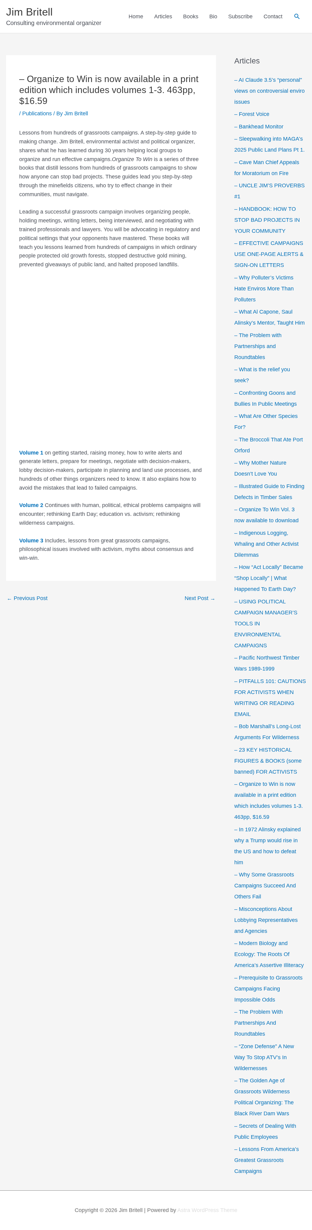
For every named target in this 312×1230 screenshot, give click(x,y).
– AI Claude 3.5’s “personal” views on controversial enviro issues (269, 91)
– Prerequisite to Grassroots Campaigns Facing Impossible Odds (268, 989)
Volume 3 (32, 541)
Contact (273, 16)
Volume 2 (32, 505)
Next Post (200, 598)
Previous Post (27, 598)
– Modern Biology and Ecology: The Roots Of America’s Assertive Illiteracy (269, 954)
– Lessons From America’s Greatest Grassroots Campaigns (266, 1160)
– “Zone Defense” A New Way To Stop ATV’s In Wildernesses (264, 1057)
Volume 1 (31, 453)
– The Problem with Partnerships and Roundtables (258, 346)
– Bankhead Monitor (258, 127)
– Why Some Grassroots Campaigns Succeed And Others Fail (265, 886)
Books (190, 16)
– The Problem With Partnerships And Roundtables (258, 1023)
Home (136, 16)
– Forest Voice (251, 114)
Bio (213, 16)
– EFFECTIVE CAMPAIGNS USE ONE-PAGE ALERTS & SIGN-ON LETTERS (268, 254)
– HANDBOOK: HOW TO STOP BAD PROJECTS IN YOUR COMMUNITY (267, 220)
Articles (163, 16)
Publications (37, 113)
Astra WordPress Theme (207, 1210)
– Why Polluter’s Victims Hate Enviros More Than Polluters (264, 289)
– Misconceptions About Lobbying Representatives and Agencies (266, 920)
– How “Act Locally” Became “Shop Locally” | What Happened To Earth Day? (268, 578)
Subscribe (240, 16)
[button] (296, 16)
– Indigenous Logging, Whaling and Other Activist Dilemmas (266, 544)
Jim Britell (29, 12)
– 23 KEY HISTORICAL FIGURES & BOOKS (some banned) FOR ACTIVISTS (268, 761)
